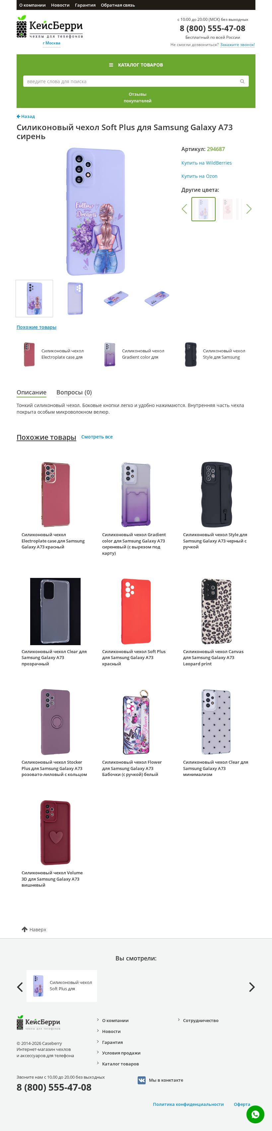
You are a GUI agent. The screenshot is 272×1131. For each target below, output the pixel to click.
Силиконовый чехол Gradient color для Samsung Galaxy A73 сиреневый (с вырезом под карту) (134, 544)
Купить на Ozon (199, 176)
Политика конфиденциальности (188, 1104)
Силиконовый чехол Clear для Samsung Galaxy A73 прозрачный (54, 657)
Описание (31, 392)
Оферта (242, 1104)
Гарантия (85, 5)
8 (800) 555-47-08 (212, 28)
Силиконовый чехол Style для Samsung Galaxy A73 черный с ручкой (215, 541)
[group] (203, 209)
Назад (27, 116)
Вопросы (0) (74, 392)
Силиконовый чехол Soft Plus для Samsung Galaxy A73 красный (134, 657)
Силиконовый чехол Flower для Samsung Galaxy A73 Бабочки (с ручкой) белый (132, 768)
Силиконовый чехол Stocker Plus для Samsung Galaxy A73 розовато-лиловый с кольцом (54, 768)
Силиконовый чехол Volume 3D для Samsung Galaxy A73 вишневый (52, 879)
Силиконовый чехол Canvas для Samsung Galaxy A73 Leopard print (213, 657)
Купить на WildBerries (206, 163)
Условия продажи (121, 1053)
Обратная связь (118, 5)
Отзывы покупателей (138, 97)
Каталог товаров (140, 65)
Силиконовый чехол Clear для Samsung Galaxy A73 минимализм (215, 768)
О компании (32, 5)
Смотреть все (97, 437)
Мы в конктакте (166, 1080)
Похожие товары (46, 437)
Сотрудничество (201, 1020)
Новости (60, 5)
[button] (184, 209)
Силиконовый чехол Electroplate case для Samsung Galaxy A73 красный (53, 541)
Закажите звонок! (237, 44)
